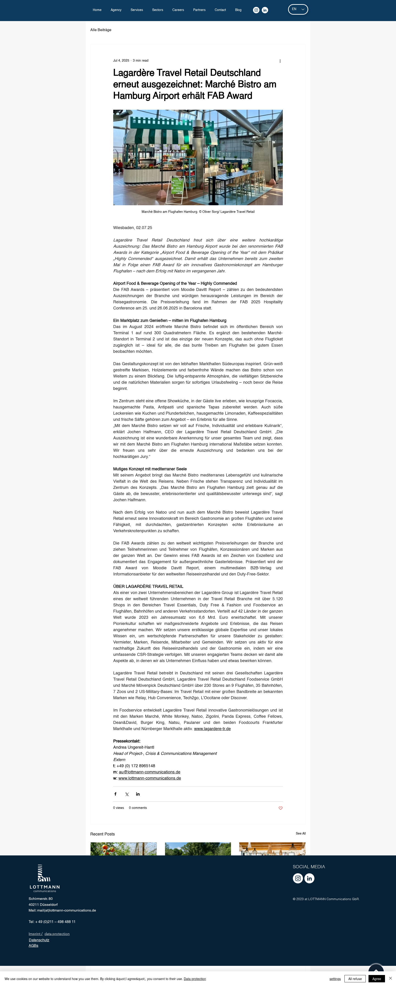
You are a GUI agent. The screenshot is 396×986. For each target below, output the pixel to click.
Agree (376, 978)
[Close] (390, 978)
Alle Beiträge (100, 30)
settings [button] (335, 978)
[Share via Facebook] (115, 794)
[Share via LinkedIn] (138, 794)
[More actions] (280, 60)
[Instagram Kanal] (256, 10)
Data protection (195, 978)
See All (301, 833)
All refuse (355, 978)
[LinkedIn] (265, 10)
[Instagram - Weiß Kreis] (298, 878)
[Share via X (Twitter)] (126, 794)
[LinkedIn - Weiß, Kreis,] (309, 878)
